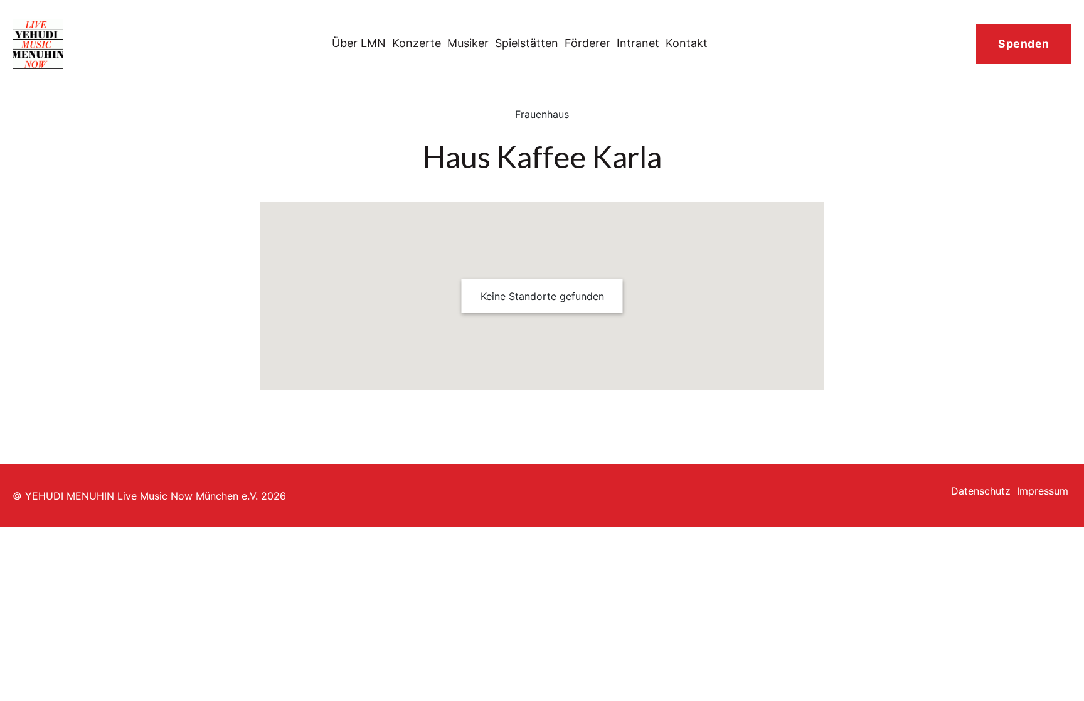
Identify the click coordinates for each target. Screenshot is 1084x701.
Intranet (638, 43)
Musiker (468, 43)
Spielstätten (526, 43)
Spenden (1023, 43)
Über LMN (359, 43)
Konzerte (416, 43)
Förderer (587, 43)
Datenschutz (981, 490)
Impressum (1042, 490)
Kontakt (687, 43)
